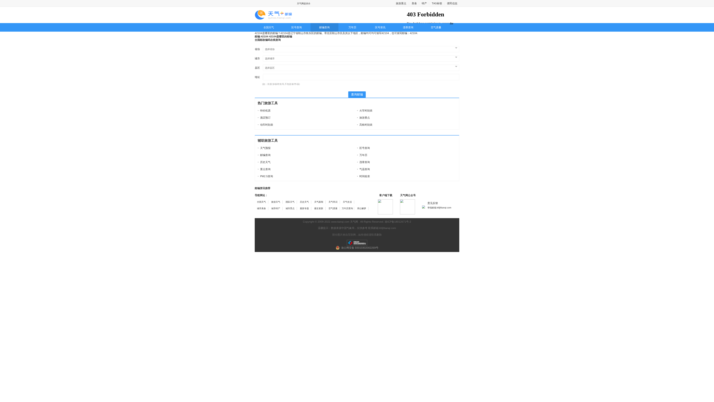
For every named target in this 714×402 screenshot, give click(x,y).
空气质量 (436, 27)
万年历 (352, 27)
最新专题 (304, 208)
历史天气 (264, 162)
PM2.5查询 (265, 176)
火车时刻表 (364, 110)
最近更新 (318, 208)
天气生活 (347, 202)
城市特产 (275, 208)
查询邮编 (357, 94)
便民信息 (452, 3)
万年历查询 (347, 208)
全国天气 (268, 27)
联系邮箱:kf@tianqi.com (382, 227)
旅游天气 (275, 202)
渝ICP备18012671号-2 (398, 221)
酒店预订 (264, 117)
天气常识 (333, 202)
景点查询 (264, 169)
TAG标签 (437, 3)
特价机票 (264, 110)
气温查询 (363, 169)
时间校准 (363, 176)
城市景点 (290, 208)
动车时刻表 (265, 124)
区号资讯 (380, 27)
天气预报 (264, 147)
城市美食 (261, 208)
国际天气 (290, 202)
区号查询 (296, 27)
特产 (424, 3)
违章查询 (408, 27)
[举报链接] (357, 243)
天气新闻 (318, 202)
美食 (414, 3)
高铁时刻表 (364, 124)
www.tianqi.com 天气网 (344, 221)
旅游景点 (401, 3)
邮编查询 (324, 27)
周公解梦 (361, 208)
